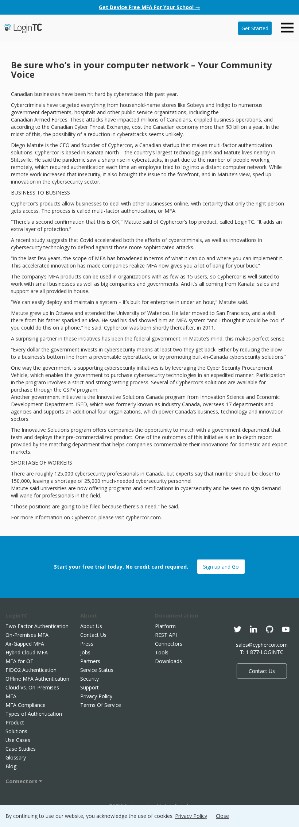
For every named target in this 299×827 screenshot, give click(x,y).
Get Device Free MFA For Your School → (149, 7)
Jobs (85, 652)
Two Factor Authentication (37, 626)
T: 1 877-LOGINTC (261, 652)
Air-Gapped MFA (24, 643)
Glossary (15, 757)
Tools (161, 652)
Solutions (16, 731)
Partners (90, 661)
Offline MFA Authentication (37, 678)
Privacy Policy (96, 696)
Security (89, 678)
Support (89, 687)
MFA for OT (19, 661)
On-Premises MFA (26, 634)
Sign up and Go (221, 566)
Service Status (96, 669)
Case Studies (20, 748)
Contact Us (93, 634)
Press (86, 643)
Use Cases (17, 739)
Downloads (168, 661)
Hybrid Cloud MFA (26, 652)
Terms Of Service (100, 704)
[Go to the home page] (23, 27)
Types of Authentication (33, 713)
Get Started (254, 28)
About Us (91, 626)
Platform (165, 626)
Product (14, 722)
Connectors (22, 781)
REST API (166, 634)
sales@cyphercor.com (262, 644)
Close (222, 815)
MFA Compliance (25, 704)
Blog (10, 766)
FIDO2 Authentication (31, 669)
